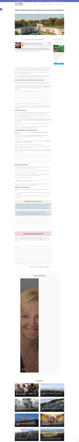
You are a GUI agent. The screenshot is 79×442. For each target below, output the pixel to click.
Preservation (55, 39)
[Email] (43, 40)
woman (20, 192)
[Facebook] (23, 40)
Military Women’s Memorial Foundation (30, 76)
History (54, 38)
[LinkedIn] (30, 40)
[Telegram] (34, 40)
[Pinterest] (37, 40)
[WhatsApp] (32, 40)
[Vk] (39, 40)
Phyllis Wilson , (38, 75)
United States (60, 39)
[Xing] (41, 40)
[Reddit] (28, 40)
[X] (25, 40)
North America (58, 38)
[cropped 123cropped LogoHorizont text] (19, 2)
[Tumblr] (36, 40)
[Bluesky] (27, 40)
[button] (1, 9)
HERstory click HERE (36, 201)
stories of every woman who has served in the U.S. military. (32, 136)
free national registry (20, 146)
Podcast (62, 38)
